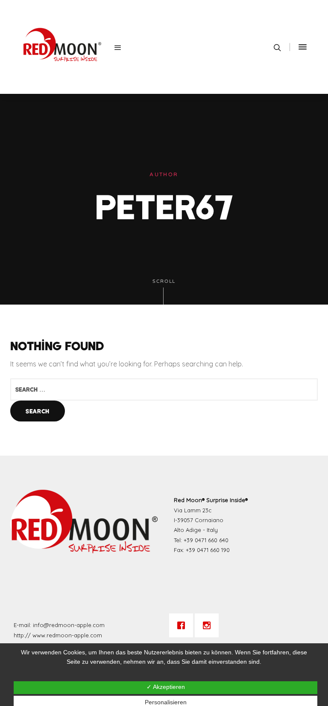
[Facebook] (183, 625)
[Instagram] (209, 625)
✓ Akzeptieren (165, 686)
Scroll (164, 281)
